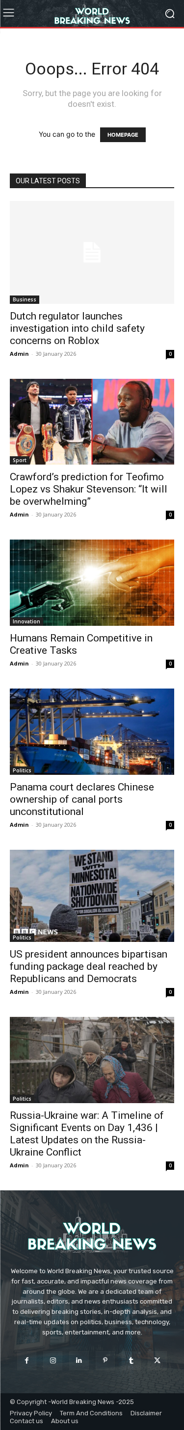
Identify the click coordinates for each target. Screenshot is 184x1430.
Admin (19, 353)
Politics (22, 770)
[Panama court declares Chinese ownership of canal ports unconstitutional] (92, 732)
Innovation (26, 621)
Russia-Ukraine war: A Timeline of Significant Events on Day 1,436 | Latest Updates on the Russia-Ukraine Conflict (87, 1133)
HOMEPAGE (122, 134)
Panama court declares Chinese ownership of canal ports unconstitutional (82, 799)
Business (24, 299)
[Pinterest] (105, 1360)
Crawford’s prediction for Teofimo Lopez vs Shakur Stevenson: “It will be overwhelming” (88, 489)
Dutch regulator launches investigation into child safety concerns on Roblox (77, 328)
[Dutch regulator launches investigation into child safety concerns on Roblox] (92, 252)
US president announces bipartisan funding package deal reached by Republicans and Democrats (88, 966)
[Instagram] (52, 1360)
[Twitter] (157, 1360)
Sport (19, 460)
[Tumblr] (131, 1360)
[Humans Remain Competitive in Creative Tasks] (92, 583)
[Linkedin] (78, 1360)
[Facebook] (26, 1360)
